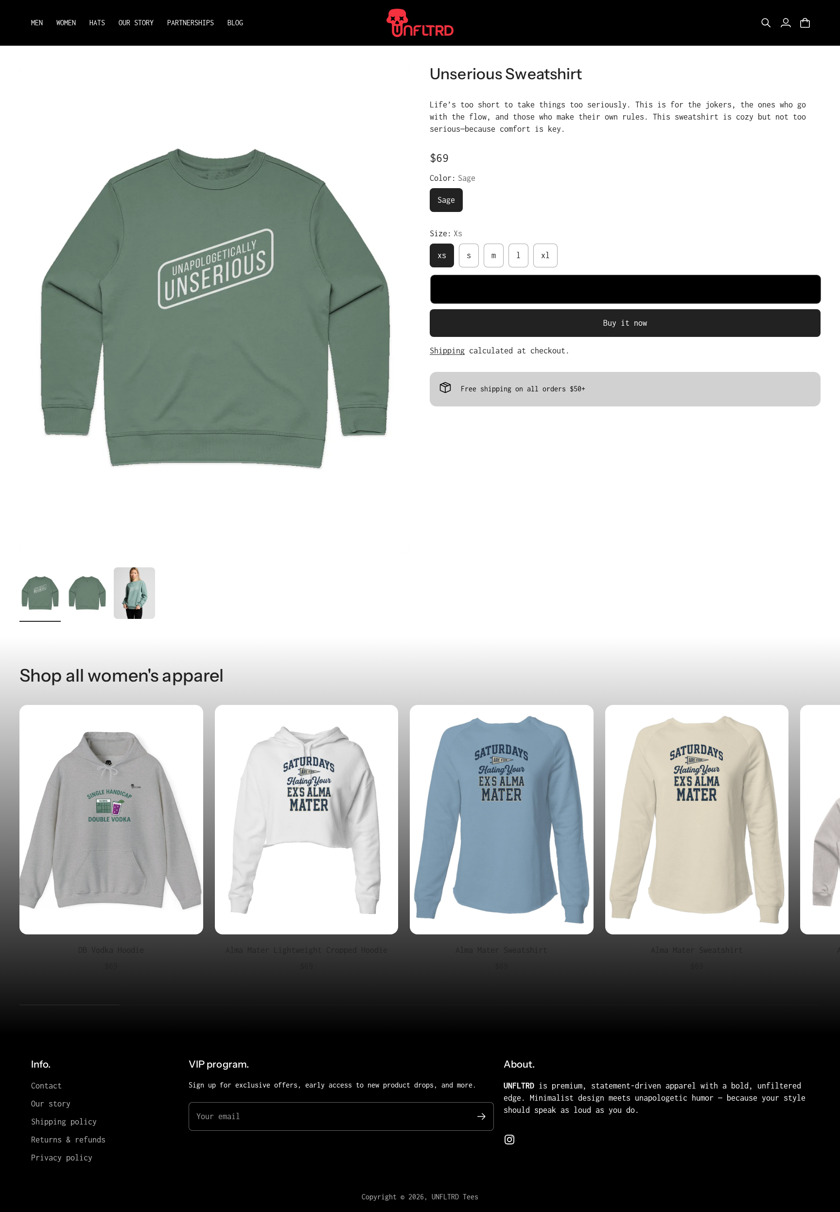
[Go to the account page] (785, 23)
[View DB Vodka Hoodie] (111, 819)
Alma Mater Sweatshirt (501, 950)
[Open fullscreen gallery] (391, 535)
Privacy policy (61, 1157)
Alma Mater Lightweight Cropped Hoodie (306, 950)
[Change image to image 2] (87, 593)
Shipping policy (64, 1121)
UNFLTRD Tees (455, 1197)
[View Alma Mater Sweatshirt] (502, 819)
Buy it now (625, 322)
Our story (50, 1103)
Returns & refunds (68, 1139)
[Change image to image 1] (40, 593)
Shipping (447, 350)
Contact (46, 1085)
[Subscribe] (481, 1116)
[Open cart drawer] (805, 23)
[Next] (809, 845)
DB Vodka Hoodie (111, 950)
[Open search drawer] (766, 23)
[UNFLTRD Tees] (420, 23)
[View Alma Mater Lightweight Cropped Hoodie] (307, 819)
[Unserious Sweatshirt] (214, 309)
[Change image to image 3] (134, 593)
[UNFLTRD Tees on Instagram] (509, 1139)
